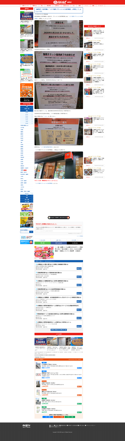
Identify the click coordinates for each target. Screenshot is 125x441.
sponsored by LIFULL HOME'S (75, 359)
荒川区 (22, 138)
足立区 (22, 136)
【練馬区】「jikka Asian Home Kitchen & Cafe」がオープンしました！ (26, 36)
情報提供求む (63, 425)
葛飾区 (22, 131)
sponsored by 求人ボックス (49, 261)
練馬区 (69, 2)
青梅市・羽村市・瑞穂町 (25, 191)
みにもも (43, 357)
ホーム (52, 425)
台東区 (22, 140)
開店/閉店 (49, 5)
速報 (93, 5)
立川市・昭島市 (24, 180)
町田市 (22, 189)
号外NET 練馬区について (56, 426)
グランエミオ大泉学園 (39, 355)
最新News (35, 5)
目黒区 (22, 159)
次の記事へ (74, 240)
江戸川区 (22, 127)
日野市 (22, 185)
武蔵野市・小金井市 (24, 168)
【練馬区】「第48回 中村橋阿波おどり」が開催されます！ (98, 159)
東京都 (46, 14)
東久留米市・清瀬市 (24, 174)
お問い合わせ (81, 425)
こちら (45, 116)
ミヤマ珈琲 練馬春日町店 (46, 147)
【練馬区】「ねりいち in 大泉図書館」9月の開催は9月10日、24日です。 (26, 65)
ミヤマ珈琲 (46, 355)
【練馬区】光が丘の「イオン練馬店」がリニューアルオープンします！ (98, 67)
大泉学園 (50, 355)
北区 (21, 142)
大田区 (22, 163)
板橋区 (22, 146)
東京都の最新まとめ (24, 125)
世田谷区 (22, 157)
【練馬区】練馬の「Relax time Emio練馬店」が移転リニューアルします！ (26, 51)
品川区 (22, 161)
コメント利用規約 (80, 236)
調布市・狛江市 (24, 172)
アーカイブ (100, 5)
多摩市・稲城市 (24, 182)
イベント (86, 5)
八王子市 (22, 187)
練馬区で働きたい (40, 261)
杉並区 (22, 153)
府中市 (22, 178)
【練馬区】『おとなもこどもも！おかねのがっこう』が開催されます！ (26, 81)
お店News (57, 5)
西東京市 (22, 165)
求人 (42, 5)
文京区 (22, 144)
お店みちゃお (66, 5)
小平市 (22, 176)
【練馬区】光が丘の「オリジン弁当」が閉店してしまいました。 (98, 119)
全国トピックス (25, 5)
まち (74, 5)
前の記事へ (43, 240)
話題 (79, 5)
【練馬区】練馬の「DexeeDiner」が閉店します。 (98, 44)
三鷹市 (23, 170)
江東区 (22, 129)
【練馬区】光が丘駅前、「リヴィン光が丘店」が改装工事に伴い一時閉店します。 (98, 32)
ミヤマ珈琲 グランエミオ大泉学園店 (44, 183)
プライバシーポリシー (90, 425)
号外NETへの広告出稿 (72, 425)
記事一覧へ (58, 240)
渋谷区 (22, 155)
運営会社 (57, 425)
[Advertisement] (94, 16)
